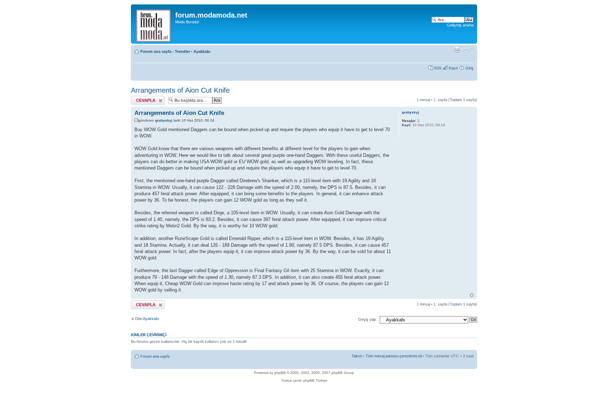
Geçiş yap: (367, 319)
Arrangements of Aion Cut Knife (180, 90)
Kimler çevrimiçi (148, 335)
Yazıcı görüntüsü (458, 50)
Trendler (182, 51)
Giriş (470, 68)
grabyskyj (163, 120)
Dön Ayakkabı (147, 318)
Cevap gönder (143, 98)
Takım (357, 356)
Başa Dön (472, 295)
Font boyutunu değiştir (468, 50)
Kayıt (453, 68)
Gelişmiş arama (460, 25)
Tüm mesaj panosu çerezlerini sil (394, 356)
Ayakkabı (202, 51)
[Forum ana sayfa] (154, 24)
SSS (437, 68)
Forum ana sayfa (155, 51)
